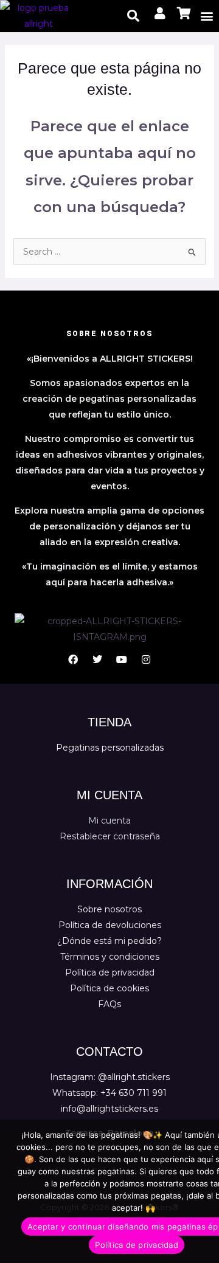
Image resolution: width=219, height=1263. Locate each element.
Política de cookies (109, 988)
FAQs (109, 1004)
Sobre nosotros (109, 909)
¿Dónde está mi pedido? (109, 940)
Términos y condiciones (109, 956)
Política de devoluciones (109, 925)
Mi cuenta (109, 820)
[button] (207, 16)
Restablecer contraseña (110, 836)
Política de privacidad (110, 972)
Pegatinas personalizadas (110, 747)
